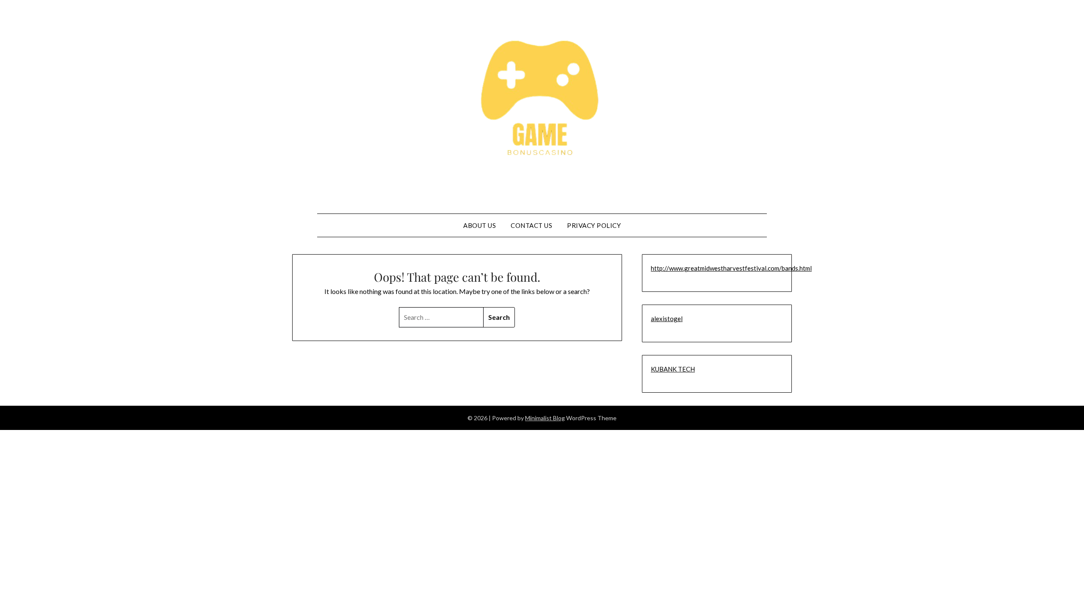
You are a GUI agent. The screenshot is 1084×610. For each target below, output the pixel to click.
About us (479, 225)
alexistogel (667, 318)
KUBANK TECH (673, 369)
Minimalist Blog (545, 417)
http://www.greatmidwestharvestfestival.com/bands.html (731, 268)
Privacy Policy (594, 225)
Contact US (531, 225)
